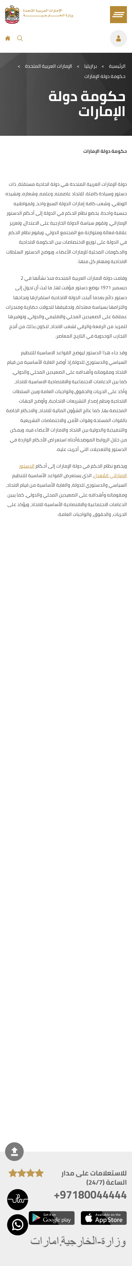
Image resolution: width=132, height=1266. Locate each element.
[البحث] (20, 38)
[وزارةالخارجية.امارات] (78, 1242)
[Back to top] (14, 1151)
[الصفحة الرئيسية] (7, 38)
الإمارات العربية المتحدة (48, 66)
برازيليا (90, 66)
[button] (17, 1199)
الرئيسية (117, 66)
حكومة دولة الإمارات (105, 76)
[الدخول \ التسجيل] (78, 38)
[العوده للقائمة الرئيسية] (39, 22)
